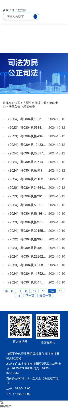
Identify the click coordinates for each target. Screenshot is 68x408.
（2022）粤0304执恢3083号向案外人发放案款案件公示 (26, 239)
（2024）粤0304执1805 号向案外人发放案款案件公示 (26, 119)
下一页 (30, 295)
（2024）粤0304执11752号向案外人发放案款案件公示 (26, 273)
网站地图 (6, 406)
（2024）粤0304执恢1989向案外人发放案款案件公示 (26, 213)
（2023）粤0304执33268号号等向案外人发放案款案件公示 (26, 265)
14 (52, 291)
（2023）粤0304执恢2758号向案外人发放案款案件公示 (26, 222)
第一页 (9, 291)
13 (43, 291)
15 (60, 291)
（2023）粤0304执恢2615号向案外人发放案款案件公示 (26, 196)
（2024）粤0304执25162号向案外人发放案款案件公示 (26, 179)
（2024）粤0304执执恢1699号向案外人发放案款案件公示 (26, 170)
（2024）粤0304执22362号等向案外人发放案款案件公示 (26, 256)
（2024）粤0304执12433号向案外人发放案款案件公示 (26, 144)
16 (18, 295)
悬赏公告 (29, 106)
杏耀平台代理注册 (14, 10)
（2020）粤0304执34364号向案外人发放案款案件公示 (26, 187)
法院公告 (14, 106)
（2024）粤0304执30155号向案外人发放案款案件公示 (26, 230)
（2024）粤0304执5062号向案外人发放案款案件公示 (26, 205)
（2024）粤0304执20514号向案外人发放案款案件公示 (26, 162)
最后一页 (45, 295)
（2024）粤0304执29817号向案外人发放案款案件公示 (26, 153)
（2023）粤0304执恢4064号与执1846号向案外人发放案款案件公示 (26, 248)
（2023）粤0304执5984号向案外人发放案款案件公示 (26, 127)
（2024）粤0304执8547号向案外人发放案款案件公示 (26, 282)
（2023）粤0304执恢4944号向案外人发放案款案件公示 (26, 136)
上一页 (23, 291)
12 (34, 291)
